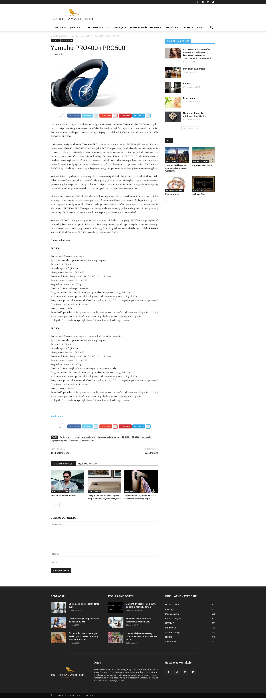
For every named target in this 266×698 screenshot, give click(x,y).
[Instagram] (202, 2)
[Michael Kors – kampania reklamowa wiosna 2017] (115, 622)
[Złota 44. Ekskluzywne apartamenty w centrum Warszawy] (177, 155)
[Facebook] (197, 2)
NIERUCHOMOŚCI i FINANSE (144, 27)
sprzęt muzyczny (59, 441)
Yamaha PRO (88, 441)
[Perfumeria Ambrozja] (173, 72)
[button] (211, 27)
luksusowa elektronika (108, 437)
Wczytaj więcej (189, 128)
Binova (186, 83)
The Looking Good (60, 453)
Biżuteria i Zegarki (60, 492)
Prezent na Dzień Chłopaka (63, 495)
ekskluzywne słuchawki (84, 437)
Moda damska (172, 613)
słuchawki (146, 437)
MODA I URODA (93, 27)
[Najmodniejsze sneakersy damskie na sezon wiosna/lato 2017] (115, 637)
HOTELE (168, 637)
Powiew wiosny (172, 194)
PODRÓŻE (171, 27)
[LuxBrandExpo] (203, 184)
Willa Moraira (151, 453)
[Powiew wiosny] (177, 184)
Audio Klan (65, 437)
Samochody (170, 641)
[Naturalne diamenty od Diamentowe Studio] (173, 117)
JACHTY (74, 27)
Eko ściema (189, 98)
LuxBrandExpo (198, 194)
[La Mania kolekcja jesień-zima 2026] (58, 607)
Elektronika (66, 40)
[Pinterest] (208, 2)
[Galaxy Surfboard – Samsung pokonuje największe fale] (115, 607)
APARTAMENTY (172, 161)
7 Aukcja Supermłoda (202, 165)
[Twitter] (213, 2)
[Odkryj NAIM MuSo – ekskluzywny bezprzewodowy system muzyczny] (104, 481)
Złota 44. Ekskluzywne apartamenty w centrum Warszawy (176, 168)
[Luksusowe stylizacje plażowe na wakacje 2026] (58, 622)
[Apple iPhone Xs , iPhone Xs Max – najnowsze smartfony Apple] (141, 481)
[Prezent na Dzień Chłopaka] (67, 481)
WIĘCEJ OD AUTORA (87, 463)
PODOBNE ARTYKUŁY (63, 463)
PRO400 (125, 437)
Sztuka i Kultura (200, 161)
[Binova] (173, 87)
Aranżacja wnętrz (173, 632)
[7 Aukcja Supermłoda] (203, 155)
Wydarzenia (198, 190)
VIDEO (200, 27)
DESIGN (186, 27)
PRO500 (135, 437)
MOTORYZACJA (115, 27)
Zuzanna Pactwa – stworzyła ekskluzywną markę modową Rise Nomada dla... (83, 636)
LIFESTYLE (58, 27)
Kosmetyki (170, 609)
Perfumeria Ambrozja (194, 69)
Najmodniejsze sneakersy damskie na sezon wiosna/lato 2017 (141, 636)
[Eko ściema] (173, 102)
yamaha (74, 441)
